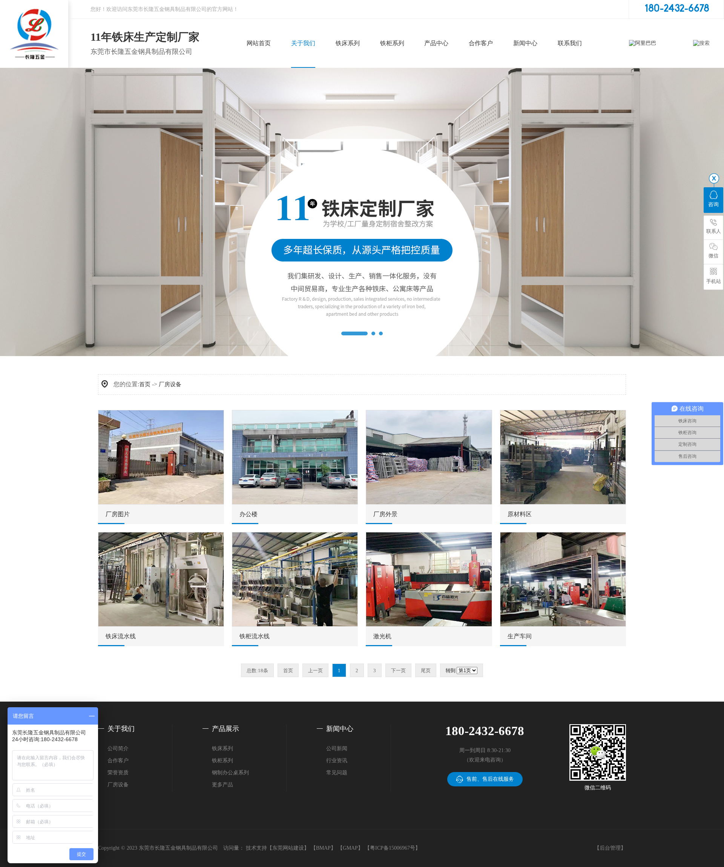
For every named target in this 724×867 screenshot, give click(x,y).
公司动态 (525, 67)
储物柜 (391, 105)
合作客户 (118, 760)
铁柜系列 (222, 760)
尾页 (426, 670)
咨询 (713, 204)
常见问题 (525, 105)
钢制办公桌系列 (230, 772)
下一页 (398, 670)
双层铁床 (347, 67)
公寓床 (347, 86)
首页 (144, 384)
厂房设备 (303, 105)
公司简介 (303, 67)
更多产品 (222, 784)
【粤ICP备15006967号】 (392, 848)
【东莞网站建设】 (288, 848)
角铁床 (347, 105)
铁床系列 (222, 748)
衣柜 (392, 67)
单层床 (347, 124)
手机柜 (391, 124)
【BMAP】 (323, 848)
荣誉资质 (303, 86)
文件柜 (391, 86)
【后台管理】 (610, 848)
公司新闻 (336, 748)
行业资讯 (525, 86)
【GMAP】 (350, 848)
